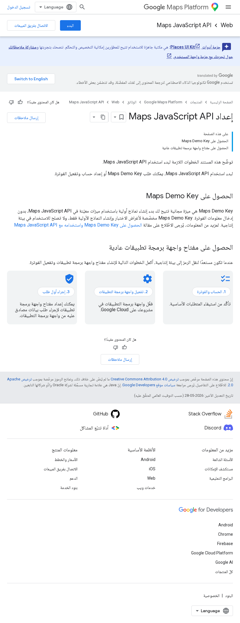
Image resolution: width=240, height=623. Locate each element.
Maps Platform (187, 7)
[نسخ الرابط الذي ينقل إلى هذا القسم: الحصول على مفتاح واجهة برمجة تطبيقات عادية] (103, 247)
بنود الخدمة (69, 487)
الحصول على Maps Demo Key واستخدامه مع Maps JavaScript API (78, 225)
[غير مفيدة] (11, 102)
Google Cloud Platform (212, 553)
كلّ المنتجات (224, 571)
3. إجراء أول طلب (56, 291)
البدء (70, 25)
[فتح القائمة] (228, 7)
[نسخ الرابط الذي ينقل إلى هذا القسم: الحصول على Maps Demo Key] (140, 196)
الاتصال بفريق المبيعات (31, 25)
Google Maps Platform (163, 102)
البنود (229, 595)
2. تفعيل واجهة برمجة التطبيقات (123, 291)
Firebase (225, 543)
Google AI (224, 562)
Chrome (225, 534)
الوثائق (131, 102)
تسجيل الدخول (18, 7)
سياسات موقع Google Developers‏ (148, 385)
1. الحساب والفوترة (211, 291)
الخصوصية (211, 595)
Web (227, 25)
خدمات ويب (146, 487)
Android (148, 459)
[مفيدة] (20, 102)
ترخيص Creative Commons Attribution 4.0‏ (145, 379)
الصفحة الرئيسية (221, 102)
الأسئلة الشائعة (222, 459)
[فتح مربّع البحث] (82, 7)
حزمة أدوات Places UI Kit (195, 47)
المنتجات (196, 102)
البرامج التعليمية (221, 478)
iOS (152, 469)
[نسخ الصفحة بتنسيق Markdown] (103, 117)
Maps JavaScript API (184, 25)
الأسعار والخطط (66, 459)
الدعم (74, 478)
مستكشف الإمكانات (219, 469)
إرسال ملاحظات (26, 117)
